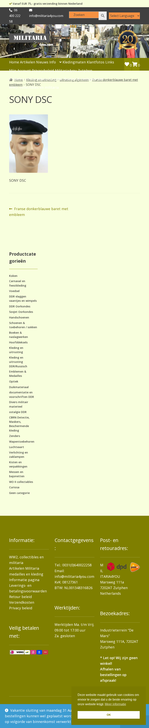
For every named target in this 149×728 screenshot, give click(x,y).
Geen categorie (19, 493)
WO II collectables (21, 482)
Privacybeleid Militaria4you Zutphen (62, 70)
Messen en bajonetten (16, 474)
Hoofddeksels (18, 342)
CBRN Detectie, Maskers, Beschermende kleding (19, 424)
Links (109, 62)
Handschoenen (19, 317)
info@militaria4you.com (74, 576)
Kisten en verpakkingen (18, 464)
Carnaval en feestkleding (17, 283)
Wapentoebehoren (21, 441)
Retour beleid (20, 596)
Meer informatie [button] (115, 704)
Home (14, 62)
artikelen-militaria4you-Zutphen (36, 79)
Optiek (13, 381)
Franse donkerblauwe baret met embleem (38, 211)
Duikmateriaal (19, 387)
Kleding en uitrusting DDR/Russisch (18, 362)
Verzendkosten (21, 602)
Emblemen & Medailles (17, 374)
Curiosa (14, 487)
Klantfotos (95, 62)
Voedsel (14, 291)
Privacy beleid (20, 608)
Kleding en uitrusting (16, 350)
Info (52, 62)
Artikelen (27, 62)
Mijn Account (20, 70)
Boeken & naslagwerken (84, 79)
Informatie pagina (24, 579)
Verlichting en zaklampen (18, 455)
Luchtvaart (16, 447)
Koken (13, 276)
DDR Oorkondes (19, 306)
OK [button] (109, 714)
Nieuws (42, 62)
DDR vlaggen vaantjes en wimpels (23, 299)
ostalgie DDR (18, 412)
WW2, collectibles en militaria (34, 87)
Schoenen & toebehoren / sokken (23, 325)
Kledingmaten (74, 62)
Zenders (14, 436)
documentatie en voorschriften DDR (21, 394)
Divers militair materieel (18, 404)
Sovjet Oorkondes (21, 312)
